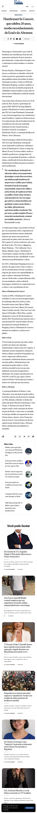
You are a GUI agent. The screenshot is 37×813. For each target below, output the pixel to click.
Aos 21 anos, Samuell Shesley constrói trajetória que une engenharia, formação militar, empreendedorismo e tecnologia (17, 601)
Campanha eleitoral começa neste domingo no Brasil (13, 495)
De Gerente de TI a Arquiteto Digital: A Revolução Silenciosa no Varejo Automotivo (17, 554)
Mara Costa (18, 14)
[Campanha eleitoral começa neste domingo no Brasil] (28, 495)
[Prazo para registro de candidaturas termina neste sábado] (28, 485)
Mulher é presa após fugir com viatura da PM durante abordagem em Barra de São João (13, 451)
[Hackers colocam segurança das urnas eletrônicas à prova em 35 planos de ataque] (28, 474)
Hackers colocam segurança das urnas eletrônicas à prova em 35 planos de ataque (14, 474)
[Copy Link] (29, 436)
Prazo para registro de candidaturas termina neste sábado (13, 485)
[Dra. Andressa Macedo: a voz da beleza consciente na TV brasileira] (18, 778)
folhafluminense (19, 43)
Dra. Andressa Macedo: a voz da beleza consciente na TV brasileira (17, 791)
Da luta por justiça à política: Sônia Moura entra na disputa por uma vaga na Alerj (14, 463)
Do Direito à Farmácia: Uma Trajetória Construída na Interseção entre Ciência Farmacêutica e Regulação (18, 745)
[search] (23, 6)
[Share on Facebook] (10, 38)
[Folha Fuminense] (18, 2)
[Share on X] (14, 38)
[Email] (17, 38)
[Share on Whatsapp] (20, 436)
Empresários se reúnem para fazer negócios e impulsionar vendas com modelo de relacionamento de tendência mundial (18, 697)
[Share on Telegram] (24, 436)
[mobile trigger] (3, 7)
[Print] (20, 38)
